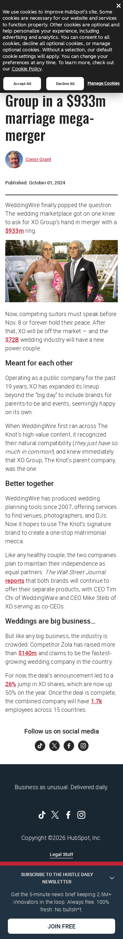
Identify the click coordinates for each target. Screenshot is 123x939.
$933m (14, 230)
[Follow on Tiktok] (40, 745)
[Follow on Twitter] (54, 745)
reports (14, 580)
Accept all (22, 83)
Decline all (65, 83)
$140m (27, 653)
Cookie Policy (27, 69)
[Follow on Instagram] (83, 745)
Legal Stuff (61, 854)
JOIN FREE (61, 926)
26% (10, 684)
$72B (12, 339)
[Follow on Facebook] (69, 745)
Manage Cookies (104, 83)
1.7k (96, 701)
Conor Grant (38, 159)
